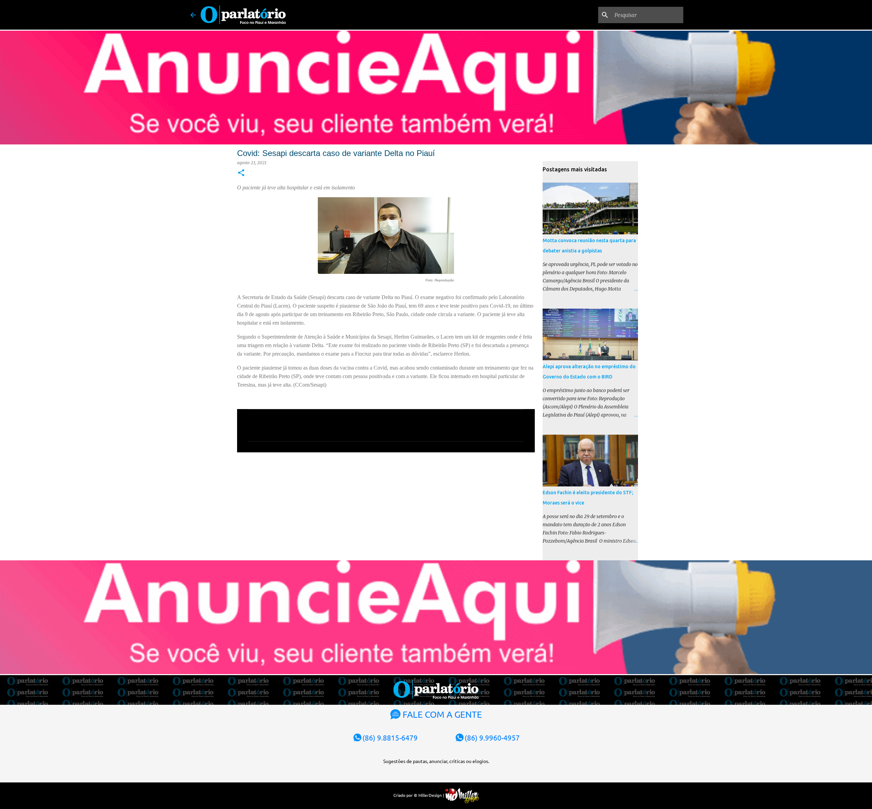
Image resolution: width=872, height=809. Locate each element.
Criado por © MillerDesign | (419, 795)
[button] (241, 173)
